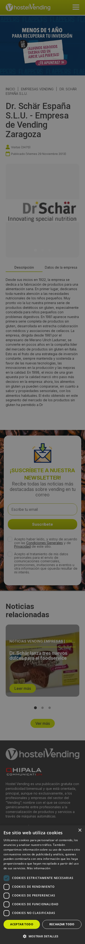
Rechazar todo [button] (62, 924)
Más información (38, 868)
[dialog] (42, 472)
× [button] (79, 830)
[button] (42, 936)
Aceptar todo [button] (21, 924)
